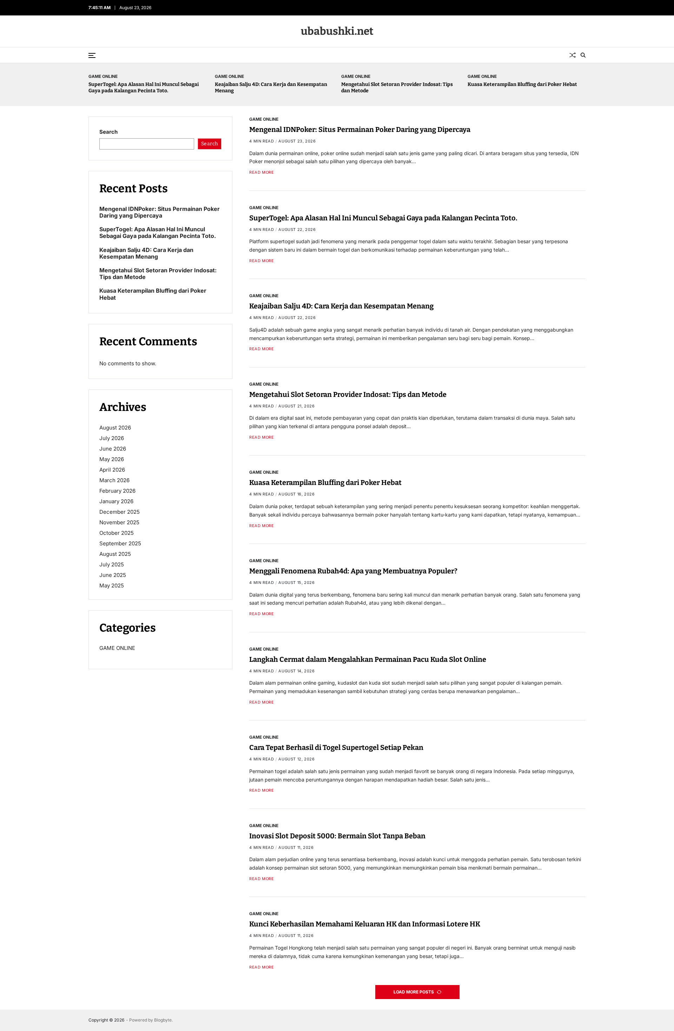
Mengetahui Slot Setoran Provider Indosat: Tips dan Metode (348, 394)
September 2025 (120, 543)
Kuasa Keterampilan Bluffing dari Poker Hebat (522, 84)
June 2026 (112, 448)
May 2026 (111, 459)
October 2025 (116, 533)
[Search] (583, 55)
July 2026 (111, 438)
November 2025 (119, 522)
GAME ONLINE (103, 76)
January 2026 (116, 501)
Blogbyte (163, 1020)
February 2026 (117, 490)
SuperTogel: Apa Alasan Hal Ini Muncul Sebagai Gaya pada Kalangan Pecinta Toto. (143, 87)
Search (108, 131)
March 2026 (114, 480)
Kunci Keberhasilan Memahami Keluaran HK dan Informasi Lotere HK (364, 924)
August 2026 (115, 427)
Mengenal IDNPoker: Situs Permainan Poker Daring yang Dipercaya (359, 129)
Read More (261, 172)
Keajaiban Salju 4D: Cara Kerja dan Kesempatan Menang (341, 306)
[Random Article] (572, 55)
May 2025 (111, 585)
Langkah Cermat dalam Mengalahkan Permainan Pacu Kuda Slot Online (367, 659)
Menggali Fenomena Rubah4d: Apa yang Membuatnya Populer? (353, 571)
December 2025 (119, 511)
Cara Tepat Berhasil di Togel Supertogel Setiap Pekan (336, 747)
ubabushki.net (337, 31)
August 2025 (115, 554)
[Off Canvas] (91, 55)
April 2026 (112, 469)
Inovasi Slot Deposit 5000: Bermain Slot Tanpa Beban (337, 836)
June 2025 (112, 575)
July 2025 (111, 564)
